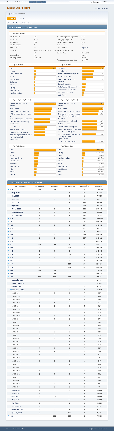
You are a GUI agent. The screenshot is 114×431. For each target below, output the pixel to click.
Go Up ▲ (105, 429)
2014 (11, 254)
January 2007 (17, 413)
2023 (11, 225)
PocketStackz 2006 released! (19, 111)
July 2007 (15, 393)
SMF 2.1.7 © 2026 (10, 428)
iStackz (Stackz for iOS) (65, 93)
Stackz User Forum (18, 7)
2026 (11, 189)
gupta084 (84, 48)
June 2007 (15, 397)
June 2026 (15, 199)
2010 (11, 267)
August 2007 (16, 390)
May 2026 (15, 202)
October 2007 (17, 287)
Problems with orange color (19, 132)
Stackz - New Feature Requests (68, 74)
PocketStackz (62, 71)
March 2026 (16, 209)
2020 (11, 235)
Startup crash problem (17, 129)
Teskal (12, 77)
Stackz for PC (62, 95)
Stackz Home (101, 8)
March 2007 (16, 406)
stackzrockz (13, 82)
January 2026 (17, 215)
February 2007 (17, 410)
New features (14, 108)
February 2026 (17, 212)
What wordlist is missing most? (68, 127)
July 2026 (15, 196)
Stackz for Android (64, 124)
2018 (11, 241)
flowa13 (12, 175)
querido (12, 71)
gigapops (13, 88)
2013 (11, 257)
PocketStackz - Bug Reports (67, 90)
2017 (11, 245)
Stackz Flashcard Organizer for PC (69, 87)
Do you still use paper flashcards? (21, 119)
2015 (11, 251)
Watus (60, 175)
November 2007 (18, 283)
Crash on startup (15, 127)
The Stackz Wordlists (64, 84)
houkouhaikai (14, 90)
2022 (11, 228)
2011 (11, 264)
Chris (11, 68)
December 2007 (18, 280)
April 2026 (15, 206)
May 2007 (15, 400)
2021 (11, 232)
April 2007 (15, 403)
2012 (11, 261)
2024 (11, 222)
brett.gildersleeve (16, 74)
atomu (60, 172)
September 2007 (18, 290)
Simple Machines (20, 428)
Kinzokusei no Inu (16, 93)
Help (89, 429)
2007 (11, 277)
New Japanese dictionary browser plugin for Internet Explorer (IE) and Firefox (69, 116)
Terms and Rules (97, 429)
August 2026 (16, 193)
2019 (11, 238)
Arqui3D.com (14, 79)
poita (11, 169)
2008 (11, 274)
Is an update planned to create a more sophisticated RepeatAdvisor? (21, 137)
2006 (11, 416)
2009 (11, 270)
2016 (11, 248)
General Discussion (64, 77)
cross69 (12, 85)
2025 (11, 219)
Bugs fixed (61, 68)
